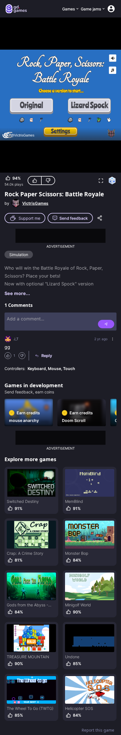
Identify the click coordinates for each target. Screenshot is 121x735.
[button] (100, 180)
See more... (17, 293)
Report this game (98, 730)
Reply (46, 355)
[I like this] (35, 180)
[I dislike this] (48, 180)
